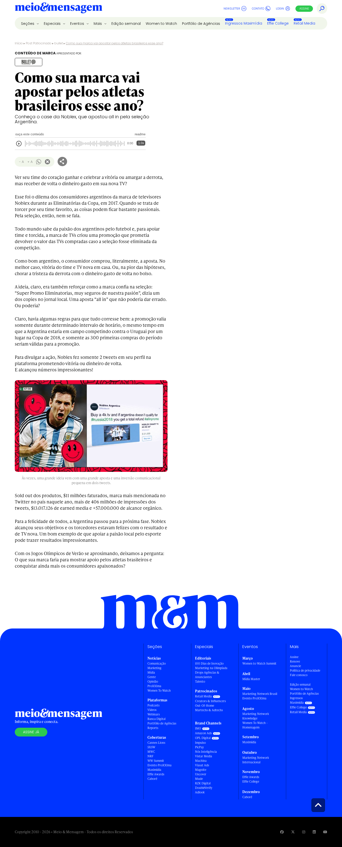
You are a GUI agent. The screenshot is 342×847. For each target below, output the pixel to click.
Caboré (152, 779)
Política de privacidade (305, 670)
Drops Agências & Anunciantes (207, 674)
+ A (30, 161)
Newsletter (232, 9)
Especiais (53, 23)
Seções (28, 23)
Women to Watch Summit (259, 663)
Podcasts (153, 705)
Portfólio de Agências (201, 23)
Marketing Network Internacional (255, 760)
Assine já (31, 731)
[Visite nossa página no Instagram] (303, 831)
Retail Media (304, 23)
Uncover (200, 774)
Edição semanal (126, 23)
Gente (151, 677)
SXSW (151, 747)
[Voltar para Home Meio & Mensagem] (58, 9)
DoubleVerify (203, 788)
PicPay (199, 747)
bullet (58, 43)
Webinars (153, 714)
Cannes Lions (156, 742)
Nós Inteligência (206, 752)
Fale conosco (298, 675)
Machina (201, 761)
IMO (198, 728)
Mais (98, 23)
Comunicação (156, 663)
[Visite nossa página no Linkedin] (314, 831)
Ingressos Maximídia (243, 23)
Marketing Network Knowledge (255, 716)
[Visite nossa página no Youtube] (325, 831)
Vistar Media (203, 756)
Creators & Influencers (210, 701)
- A (21, 161)
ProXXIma (154, 686)
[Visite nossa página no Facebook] (282, 831)
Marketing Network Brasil (259, 694)
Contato (258, 9)
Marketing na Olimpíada (211, 668)
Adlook (200, 792)
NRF (150, 756)
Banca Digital (156, 719)
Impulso (200, 742)
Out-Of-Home (204, 705)
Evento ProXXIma (159, 765)
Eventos (77, 23)
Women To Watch (159, 690)
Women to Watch (161, 23)
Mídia (151, 672)
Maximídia (154, 770)
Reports (152, 728)
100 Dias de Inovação (209, 663)
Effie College (278, 23)
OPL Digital (203, 738)
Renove (295, 661)
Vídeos (151, 710)
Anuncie (295, 666)
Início (19, 43)
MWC (151, 752)
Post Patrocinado (38, 43)
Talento (200, 681)
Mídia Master (251, 679)
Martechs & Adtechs (209, 710)
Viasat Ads (202, 765)
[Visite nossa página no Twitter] (293, 831)
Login (280, 9)
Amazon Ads (203, 733)
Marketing (154, 668)
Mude (199, 779)
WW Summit (155, 761)
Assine (304, 9)
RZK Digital (203, 783)
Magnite (200, 770)
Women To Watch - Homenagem (255, 725)
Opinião (152, 681)
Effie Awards (155, 774)
